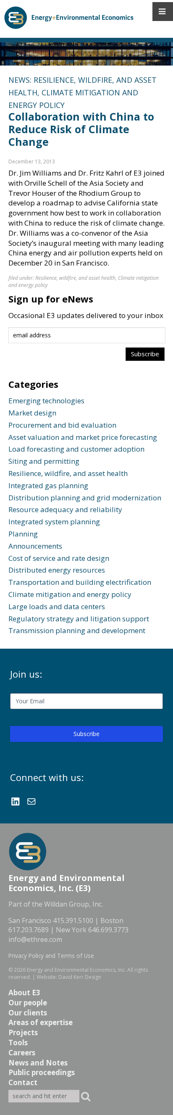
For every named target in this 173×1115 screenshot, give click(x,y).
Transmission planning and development (76, 630)
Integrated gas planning (48, 485)
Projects (23, 1032)
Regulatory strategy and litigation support (78, 618)
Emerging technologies (46, 400)
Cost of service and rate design (58, 558)
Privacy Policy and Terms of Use (51, 956)
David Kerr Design (79, 977)
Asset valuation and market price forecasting (82, 437)
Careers (21, 1052)
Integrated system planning (54, 521)
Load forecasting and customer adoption (76, 449)
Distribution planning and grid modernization (84, 497)
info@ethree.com (35, 939)
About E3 (24, 992)
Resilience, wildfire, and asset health (75, 277)
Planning (23, 534)
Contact (22, 1082)
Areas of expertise (40, 1022)
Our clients (27, 1013)
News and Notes (38, 1063)
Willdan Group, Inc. (73, 904)
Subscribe (86, 734)
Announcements (35, 546)
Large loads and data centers (56, 606)
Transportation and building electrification (79, 582)
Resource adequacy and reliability (65, 509)
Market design (32, 413)
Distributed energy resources (56, 570)
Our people (27, 1002)
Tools (18, 1042)
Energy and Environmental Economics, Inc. (76, 969)
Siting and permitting (43, 461)
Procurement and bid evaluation (62, 425)
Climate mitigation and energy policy (69, 594)
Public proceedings (41, 1072)
